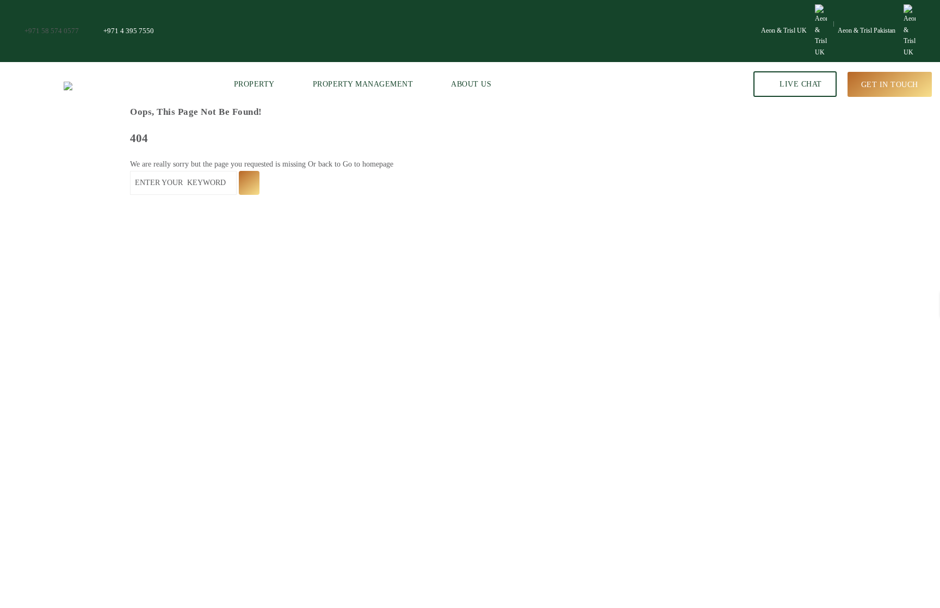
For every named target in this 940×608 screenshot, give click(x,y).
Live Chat (799, 84)
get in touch (889, 84)
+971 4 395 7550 (128, 31)
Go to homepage (368, 164)
